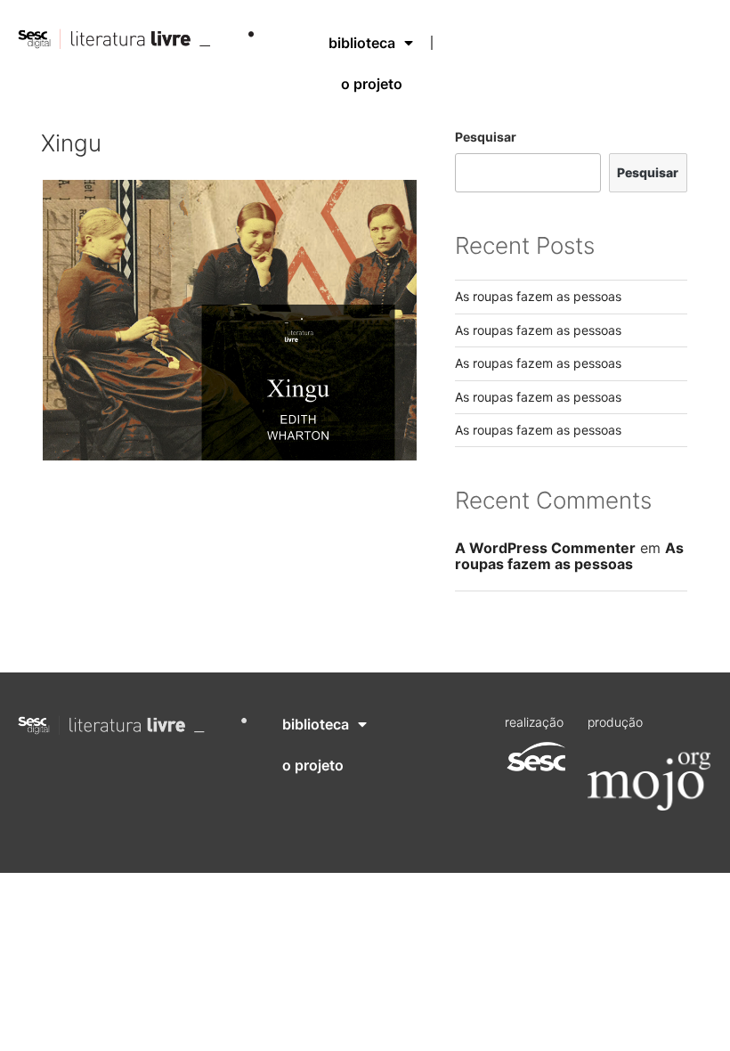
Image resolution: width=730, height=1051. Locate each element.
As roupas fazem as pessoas (538, 296)
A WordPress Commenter (545, 548)
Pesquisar (485, 136)
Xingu (71, 143)
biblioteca (361, 43)
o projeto (371, 84)
